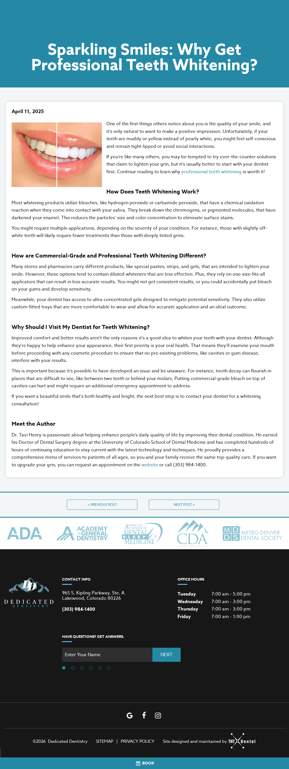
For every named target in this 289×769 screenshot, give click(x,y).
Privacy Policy (137, 741)
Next (166, 654)
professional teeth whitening (211, 171)
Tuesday (187, 594)
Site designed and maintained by (195, 741)
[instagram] (158, 715)
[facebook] (144, 715)
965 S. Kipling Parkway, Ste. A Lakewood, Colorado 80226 (93, 595)
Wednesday (190, 601)
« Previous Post (102, 504)
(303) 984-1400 (78, 609)
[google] (129, 715)
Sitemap (104, 741)
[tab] (64, 668)
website (149, 465)
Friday (184, 616)
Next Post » (184, 504)
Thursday (188, 609)
